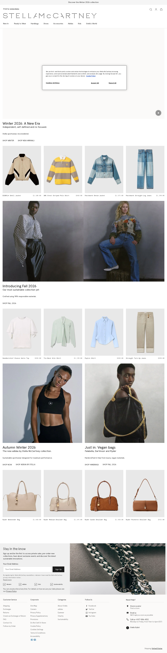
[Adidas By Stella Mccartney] (42, 403)
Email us (133, 613)
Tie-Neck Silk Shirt (52, 358)
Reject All (112, 83)
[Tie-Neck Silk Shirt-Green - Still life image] (63, 332)
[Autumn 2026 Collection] (43, 241)
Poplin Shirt (90, 358)
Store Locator (135, 606)
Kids (39, 584)
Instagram (92, 613)
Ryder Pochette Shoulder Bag (138, 519)
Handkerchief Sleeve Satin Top (16, 358)
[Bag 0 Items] (161, 9)
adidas (24, 584)
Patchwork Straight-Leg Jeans (138, 195)
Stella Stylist (135, 627)
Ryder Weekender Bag (11, 519)
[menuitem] (7, 23)
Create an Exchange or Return (14, 616)
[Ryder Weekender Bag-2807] (22, 493)
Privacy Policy (11, 591)
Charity (60, 616)
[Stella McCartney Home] (49, 15)
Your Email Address (10, 564)
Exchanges (7, 609)
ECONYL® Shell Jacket (12, 195)
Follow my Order (9, 626)
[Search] (150, 9)
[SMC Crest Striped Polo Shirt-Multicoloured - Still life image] (63, 169)
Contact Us (7, 623)
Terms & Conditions (37, 633)
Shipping (6, 606)
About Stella (62, 606)
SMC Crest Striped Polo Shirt (56, 195)
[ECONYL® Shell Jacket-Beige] (22, 169)
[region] (84, 77)
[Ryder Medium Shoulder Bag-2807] (63, 493)
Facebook (92, 606)
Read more (7, 580)
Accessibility (35, 636)
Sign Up (58, 569)
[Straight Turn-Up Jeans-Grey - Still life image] (145, 332)
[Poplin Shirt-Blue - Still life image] (104, 332)
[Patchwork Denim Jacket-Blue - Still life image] (104, 169)
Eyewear (61, 613)
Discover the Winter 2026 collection (83, 2)
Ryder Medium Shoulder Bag (55, 519)
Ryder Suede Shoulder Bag (96, 519)
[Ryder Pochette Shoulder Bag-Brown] (145, 493)
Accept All (95, 83)
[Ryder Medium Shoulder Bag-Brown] (104, 493)
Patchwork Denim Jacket (95, 195)
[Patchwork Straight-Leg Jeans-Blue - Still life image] (145, 169)
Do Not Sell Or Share (38, 623)
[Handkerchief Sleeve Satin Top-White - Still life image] (22, 332)
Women (9, 584)
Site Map (33, 606)
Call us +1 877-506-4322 (139, 619)
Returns (6, 613)
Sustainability (58, 584)
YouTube (92, 616)
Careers (33, 609)
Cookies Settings (36, 629)
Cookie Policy (35, 626)
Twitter (91, 609)
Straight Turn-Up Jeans (136, 358)
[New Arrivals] (124, 403)
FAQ (4, 619)
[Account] (156, 9)
